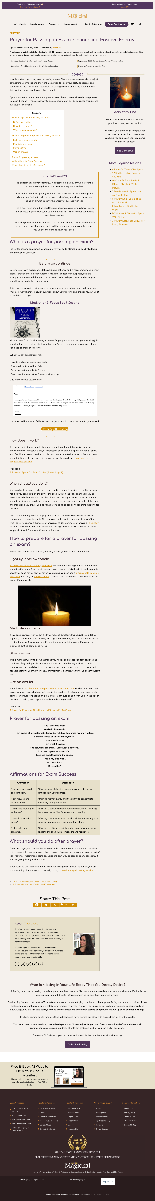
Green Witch (73, 1121)
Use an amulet (20, 151)
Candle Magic (45, 1125)
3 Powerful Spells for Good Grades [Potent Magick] (36, 472)
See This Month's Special (30, 7)
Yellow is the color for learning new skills (31, 565)
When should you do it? (25, 130)
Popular (52, 24)
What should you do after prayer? (28, 165)
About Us (100, 1108)
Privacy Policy (129, 1112)
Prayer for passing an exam (25, 157)
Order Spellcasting (116, 24)
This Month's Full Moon (21, 1119)
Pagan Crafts (73, 1116)
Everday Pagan (74, 1108)
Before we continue (22, 122)
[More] (72, 905)
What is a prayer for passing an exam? (31, 117)
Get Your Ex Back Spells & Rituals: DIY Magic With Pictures (125, 184)
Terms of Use (129, 1116)
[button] (59, 24)
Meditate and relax (22, 144)
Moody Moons (37, 24)
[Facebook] (37, 905)
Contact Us (125, 7)
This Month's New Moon (21, 1123)
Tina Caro (57, 47)
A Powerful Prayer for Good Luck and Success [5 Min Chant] (41, 710)
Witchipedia (20, 24)
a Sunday (94, 523)
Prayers (15, 33)
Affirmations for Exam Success (27, 161)
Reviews (99, 1125)
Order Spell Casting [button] (54, 429)
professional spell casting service (76, 870)
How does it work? (22, 126)
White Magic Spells (48, 1108)
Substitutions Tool (19, 1115)
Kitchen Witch (73, 1112)
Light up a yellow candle (25, 140)
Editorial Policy (130, 1125)
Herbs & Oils (73, 1129)
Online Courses (102, 1129)
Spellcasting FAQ (103, 1121)
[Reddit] (46, 905)
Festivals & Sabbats (48, 1116)
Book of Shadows (93, 24)
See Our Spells (125, 150)
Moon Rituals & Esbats (49, 1121)
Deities (42, 1112)
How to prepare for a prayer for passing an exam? (36, 135)
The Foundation (130, 1121)
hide (41, 112)
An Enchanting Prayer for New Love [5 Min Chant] (35, 881)
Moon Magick (70, 24)
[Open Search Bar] (140, 24)
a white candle (41, 576)
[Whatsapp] (54, 905)
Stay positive (19, 147)
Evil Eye (71, 1125)
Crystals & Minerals (47, 1129)
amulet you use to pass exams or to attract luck (49, 688)
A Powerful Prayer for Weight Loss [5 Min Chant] (34, 884)
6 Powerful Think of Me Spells (127, 169)
